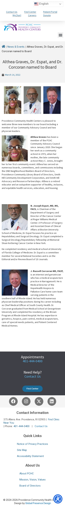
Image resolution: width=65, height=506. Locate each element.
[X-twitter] (39, 401)
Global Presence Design (38, 503)
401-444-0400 (21, 426)
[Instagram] (26, 401)
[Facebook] (13, 401)
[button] (60, 35)
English (43, 3)
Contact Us (32, 376)
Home (3, 47)
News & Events (15, 46)
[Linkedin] (51, 401)
